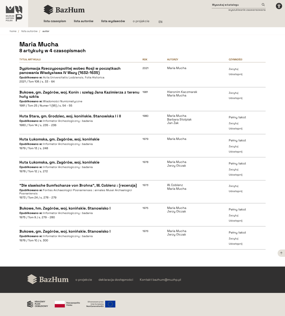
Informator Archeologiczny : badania (68, 121)
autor (45, 31)
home (13, 31)
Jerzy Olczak (176, 165)
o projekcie (141, 21)
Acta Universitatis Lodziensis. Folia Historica (73, 77)
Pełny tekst (237, 117)
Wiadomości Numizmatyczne (62, 101)
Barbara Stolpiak (179, 119)
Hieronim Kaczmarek (182, 92)
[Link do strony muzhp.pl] (14, 13)
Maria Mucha (176, 68)
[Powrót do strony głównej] (48, 279)
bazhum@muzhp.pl (167, 279)
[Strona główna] (64, 9)
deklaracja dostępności (115, 279)
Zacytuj (233, 69)
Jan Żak (173, 123)
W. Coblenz (175, 185)
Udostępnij (235, 74)
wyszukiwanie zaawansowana (247, 9)
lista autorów (29, 31)
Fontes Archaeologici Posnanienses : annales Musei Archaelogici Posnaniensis (75, 191)
